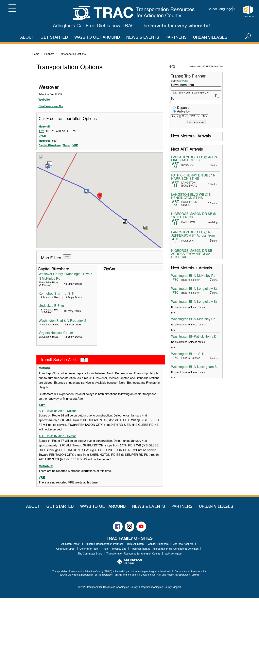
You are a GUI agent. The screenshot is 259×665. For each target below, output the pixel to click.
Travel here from (182, 84)
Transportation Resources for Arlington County (133, 553)
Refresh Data (172, 66)
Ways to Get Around (97, 37)
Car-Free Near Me (50, 106)
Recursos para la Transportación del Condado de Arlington (164, 548)
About (27, 37)
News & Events (142, 37)
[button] (86, 191)
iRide (105, 548)
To (172, 98)
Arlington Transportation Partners (104, 544)
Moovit (184, 80)
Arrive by (183, 111)
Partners (176, 37)
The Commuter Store (90, 553)
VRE (75, 145)
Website (44, 99)
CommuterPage (89, 548)
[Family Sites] (248, 11)
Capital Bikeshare (50, 145)
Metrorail (44, 126)
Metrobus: (46, 466)
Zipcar (66, 145)
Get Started (54, 37)
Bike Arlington (135, 544)
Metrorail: (45, 367)
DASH (42, 136)
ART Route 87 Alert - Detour (57, 436)
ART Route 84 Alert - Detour (57, 410)
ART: (42, 405)
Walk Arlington (173, 553)
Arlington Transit (70, 544)
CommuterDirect (65, 548)
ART (41, 131)
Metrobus (44, 140)
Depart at (183, 107)
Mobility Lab (119, 548)
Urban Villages (210, 37)
